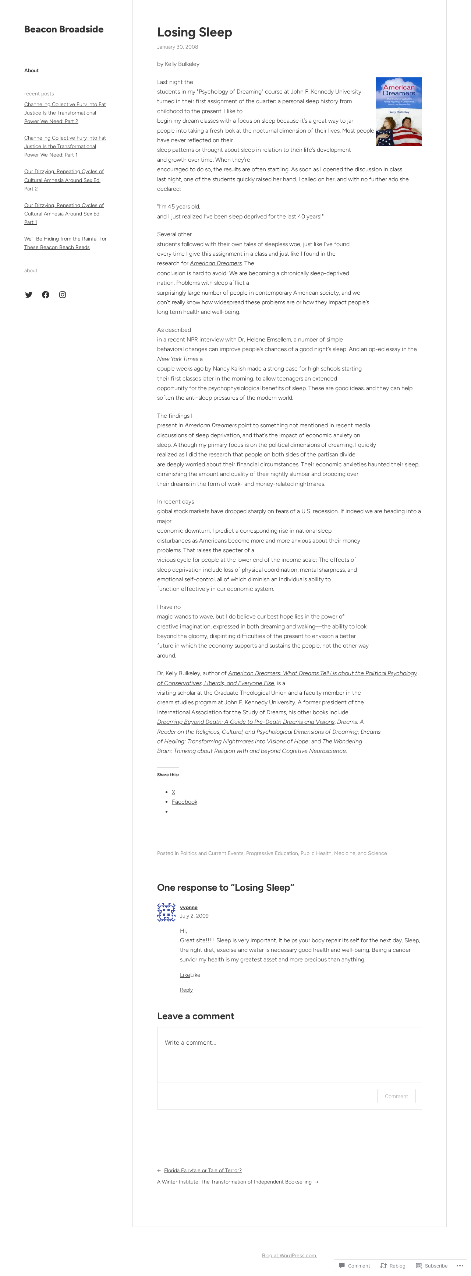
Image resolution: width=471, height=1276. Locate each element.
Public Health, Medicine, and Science (344, 853)
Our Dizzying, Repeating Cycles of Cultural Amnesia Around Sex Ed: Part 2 (64, 180)
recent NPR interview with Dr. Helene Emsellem (229, 339)
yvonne (189, 907)
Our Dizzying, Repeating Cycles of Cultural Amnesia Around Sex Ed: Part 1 (64, 213)
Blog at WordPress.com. (289, 1255)
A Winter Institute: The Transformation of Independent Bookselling (234, 1182)
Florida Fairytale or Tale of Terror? (203, 1170)
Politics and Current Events (212, 853)
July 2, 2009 (194, 916)
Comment (396, 1096)
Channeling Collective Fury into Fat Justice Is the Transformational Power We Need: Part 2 (65, 113)
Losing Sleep (194, 32)
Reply (186, 990)
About (31, 70)
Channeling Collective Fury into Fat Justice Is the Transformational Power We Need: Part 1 (65, 146)
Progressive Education (272, 853)
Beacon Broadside (64, 29)
